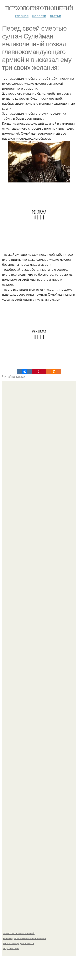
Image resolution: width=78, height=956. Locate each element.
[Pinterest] (39, 371)
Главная (21, 15)
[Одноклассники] (53, 371)
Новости (39, 15)
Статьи (55, 15)
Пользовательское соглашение (30, 938)
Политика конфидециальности (18, 943)
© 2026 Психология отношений (19, 933)
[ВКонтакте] (24, 371)
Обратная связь (11, 948)
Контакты (7, 938)
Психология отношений (39, 7)
